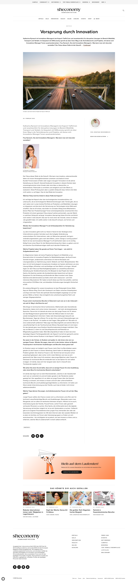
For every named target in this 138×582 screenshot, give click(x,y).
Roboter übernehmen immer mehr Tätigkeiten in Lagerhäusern (33, 512)
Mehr (97, 18)
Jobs (84, 578)
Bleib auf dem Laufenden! (79, 464)
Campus (35, 2)
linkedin (37, 436)
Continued (86, 45)
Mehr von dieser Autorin (98, 136)
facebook (33, 436)
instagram (19, 567)
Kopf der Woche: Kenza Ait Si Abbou (56, 511)
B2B (103, 2)
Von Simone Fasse (52, 514)
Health (63, 18)
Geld (47, 18)
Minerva (85, 2)
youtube (27, 567)
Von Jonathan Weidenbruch (80, 514)
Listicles (105, 550)
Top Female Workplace (71, 2)
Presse (79, 578)
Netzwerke (55, 2)
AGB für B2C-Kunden (120, 578)
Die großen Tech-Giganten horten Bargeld (80, 511)
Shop (89, 18)
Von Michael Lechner (30, 516)
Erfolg (41, 18)
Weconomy (95, 2)
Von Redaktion (98, 514)
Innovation (54, 18)
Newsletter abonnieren (71, 472)
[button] (3, 579)
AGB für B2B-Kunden (109, 578)
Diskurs (76, 18)
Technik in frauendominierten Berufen (104, 511)
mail (41, 436)
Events (83, 18)
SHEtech (27, 427)
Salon (69, 18)
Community (44, 2)
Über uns (105, 535)
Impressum (100, 578)
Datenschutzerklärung (91, 578)
